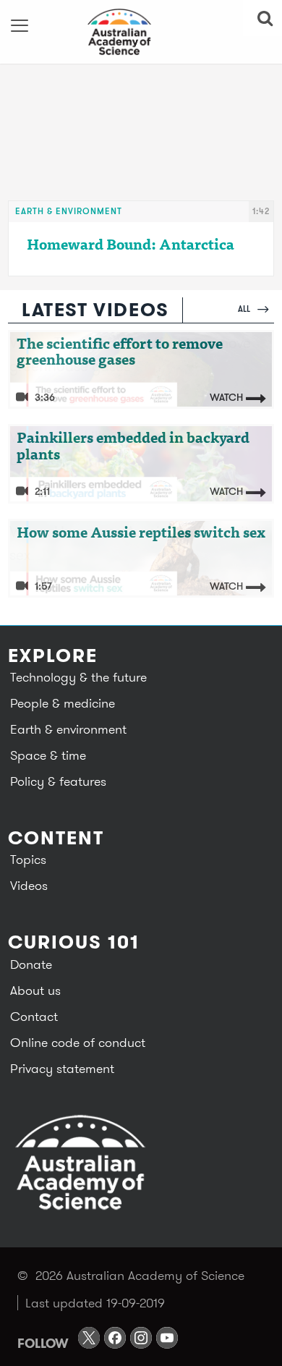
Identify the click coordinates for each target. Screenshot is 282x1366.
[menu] (20, 25)
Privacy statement (62, 1068)
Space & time (48, 755)
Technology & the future (78, 677)
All (245, 308)
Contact (34, 1016)
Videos (29, 885)
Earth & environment (68, 210)
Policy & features (58, 781)
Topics (28, 859)
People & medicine (62, 703)
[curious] (141, 32)
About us (35, 990)
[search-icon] (262, 18)
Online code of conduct (77, 1042)
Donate (31, 964)
